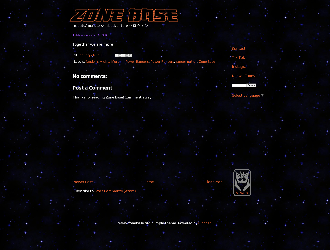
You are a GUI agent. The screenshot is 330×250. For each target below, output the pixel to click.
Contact (239, 48)
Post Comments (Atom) (116, 191)
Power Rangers (162, 61)
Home (149, 182)
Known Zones (243, 75)
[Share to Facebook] (126, 55)
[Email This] (117, 55)
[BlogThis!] (120, 55)
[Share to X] (123, 55)
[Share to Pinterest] (130, 55)
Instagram (241, 66)
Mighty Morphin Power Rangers (124, 61)
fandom (92, 61)
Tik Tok (238, 57)
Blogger (204, 223)
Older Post (213, 182)
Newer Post (83, 182)
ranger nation (186, 61)
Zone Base (207, 61)
